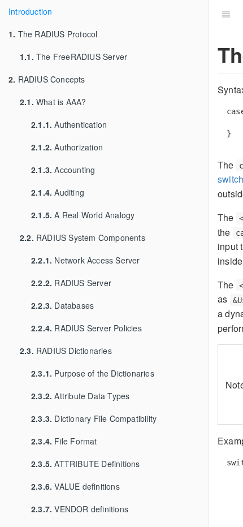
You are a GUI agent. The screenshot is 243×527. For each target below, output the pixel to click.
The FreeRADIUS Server (73, 56)
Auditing (57, 192)
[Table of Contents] (226, 14)
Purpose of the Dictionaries (92, 373)
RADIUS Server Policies (86, 328)
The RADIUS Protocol (52, 34)
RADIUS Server (71, 282)
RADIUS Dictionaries (66, 350)
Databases (62, 305)
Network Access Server (85, 260)
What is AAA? (53, 101)
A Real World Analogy (82, 215)
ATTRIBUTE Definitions (85, 463)
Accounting (63, 169)
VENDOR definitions (79, 509)
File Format (64, 441)
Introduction (30, 11)
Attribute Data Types (80, 395)
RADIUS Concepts (46, 79)
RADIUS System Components (82, 237)
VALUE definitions (75, 486)
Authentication (69, 124)
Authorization (67, 147)
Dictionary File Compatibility (94, 418)
